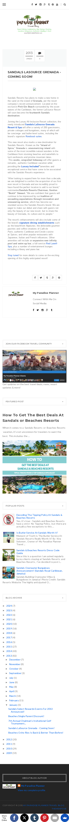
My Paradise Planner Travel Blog (43, 805)
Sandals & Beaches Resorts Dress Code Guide (38, 551)
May (11, 686)
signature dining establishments (36, 223)
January (13, 704)
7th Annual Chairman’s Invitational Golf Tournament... (29, 722)
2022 (9, 614)
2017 (9, 637)
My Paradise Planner (33, 785)
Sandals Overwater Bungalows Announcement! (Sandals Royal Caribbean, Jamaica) (39, 570)
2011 (9, 743)
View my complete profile (31, 790)
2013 (9, 655)
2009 (9, 753)
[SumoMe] (65, 818)
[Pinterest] (44, 818)
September (15, 673)
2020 (9, 623)
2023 (9, 610)
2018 (9, 633)
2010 (9, 748)
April (12, 691)
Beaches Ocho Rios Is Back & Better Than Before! (35, 732)
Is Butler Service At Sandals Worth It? (37, 532)
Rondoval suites (34, 136)
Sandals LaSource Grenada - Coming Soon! (31, 728)
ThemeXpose (59, 808)
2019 (9, 628)
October (14, 668)
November (15, 664)
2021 (9, 619)
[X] (24, 818)
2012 (9, 739)
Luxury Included (30, 166)
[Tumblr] (34, 818)
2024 (9, 605)
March (13, 695)
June (12, 682)
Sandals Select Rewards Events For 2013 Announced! (30, 710)
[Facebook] (14, 818)
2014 (9, 651)
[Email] (55, 818)
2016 (9, 642)
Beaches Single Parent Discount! (26, 716)
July (11, 677)
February (14, 700)
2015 (9, 646)
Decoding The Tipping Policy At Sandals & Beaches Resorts (39, 516)
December (15, 659)
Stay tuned (13, 255)
